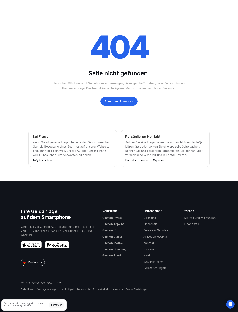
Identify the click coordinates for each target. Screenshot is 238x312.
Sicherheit (150, 224)
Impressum (117, 289)
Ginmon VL (109, 230)
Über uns (149, 217)
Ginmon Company (114, 249)
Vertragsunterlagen (47, 289)
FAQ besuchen (42, 160)
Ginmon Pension (113, 255)
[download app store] (31, 244)
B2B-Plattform (153, 261)
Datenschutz (83, 289)
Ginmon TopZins (113, 224)
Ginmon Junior (112, 236)
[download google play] (57, 244)
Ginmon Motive (112, 243)
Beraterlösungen (154, 268)
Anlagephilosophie (155, 236)
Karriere (148, 255)
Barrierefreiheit (101, 289)
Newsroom (150, 249)
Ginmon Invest (112, 217)
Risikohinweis (28, 289)
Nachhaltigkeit (67, 289)
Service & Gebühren (156, 230)
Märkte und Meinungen (200, 217)
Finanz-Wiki (191, 224)
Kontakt (148, 243)
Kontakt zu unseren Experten (145, 160)
